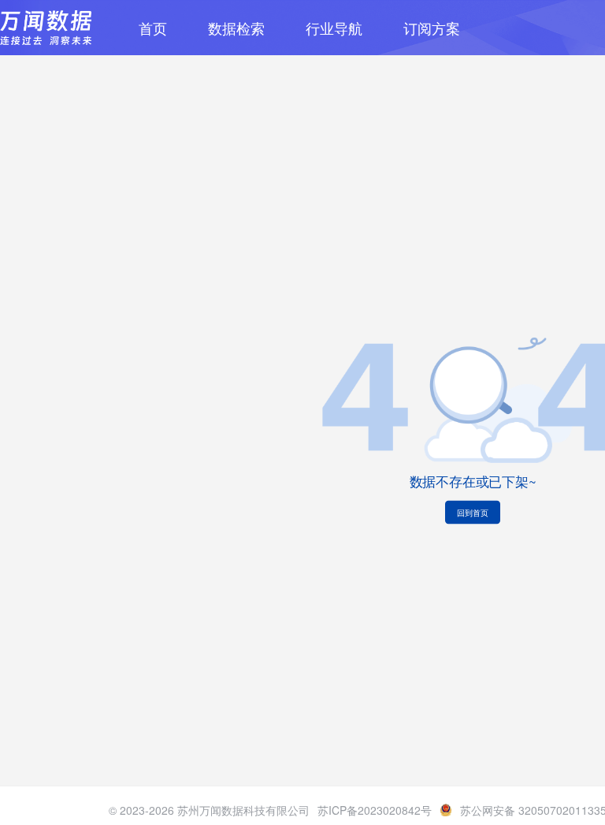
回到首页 (472, 512)
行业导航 (334, 27)
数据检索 (236, 27)
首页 (153, 27)
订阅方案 (431, 27)
